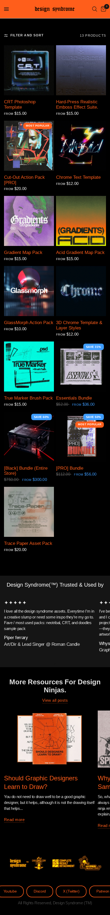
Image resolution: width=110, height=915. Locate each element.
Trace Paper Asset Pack (28, 543)
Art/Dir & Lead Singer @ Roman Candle (42, 644)
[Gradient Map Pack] (29, 221)
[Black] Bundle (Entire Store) (26, 471)
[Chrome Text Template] (81, 146)
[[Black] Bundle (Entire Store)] (29, 437)
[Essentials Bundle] (81, 366)
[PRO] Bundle (69, 468)
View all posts (55, 700)
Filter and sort (27, 35)
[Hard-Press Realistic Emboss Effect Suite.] (81, 70)
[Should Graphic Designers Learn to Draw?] (49, 739)
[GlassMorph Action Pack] (29, 291)
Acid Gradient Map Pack (80, 252)
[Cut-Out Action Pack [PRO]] (29, 146)
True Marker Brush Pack (28, 398)
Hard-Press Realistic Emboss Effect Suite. (77, 104)
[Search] (94, 9)
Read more (14, 819)
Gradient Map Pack (23, 252)
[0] (102, 9)
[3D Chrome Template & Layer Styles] (81, 291)
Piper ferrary (16, 637)
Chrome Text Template (78, 177)
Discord (40, 891)
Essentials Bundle (74, 398)
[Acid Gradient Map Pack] (81, 221)
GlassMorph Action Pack (28, 322)
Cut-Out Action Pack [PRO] (24, 180)
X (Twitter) (71, 891)
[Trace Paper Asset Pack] (29, 512)
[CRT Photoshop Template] (29, 70)
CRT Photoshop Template (20, 104)
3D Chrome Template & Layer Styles (79, 325)
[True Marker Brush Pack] (29, 366)
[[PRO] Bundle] (81, 437)
